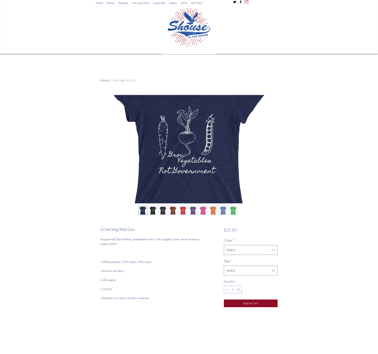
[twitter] (235, 2)
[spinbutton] (233, 289)
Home (104, 80)
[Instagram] (246, 2)
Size (228, 261)
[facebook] (241, 2)
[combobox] (251, 250)
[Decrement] (227, 289)
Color (229, 240)
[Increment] (238, 289)
